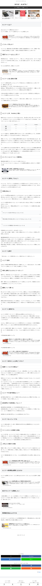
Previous (0, 15)
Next (41, 15)
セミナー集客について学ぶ (34, 582)
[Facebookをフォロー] (31, 566)
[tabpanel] (8, 15)
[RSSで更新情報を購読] (31, 568)
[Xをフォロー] (11, 566)
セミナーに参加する (21, 582)
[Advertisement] (21, 543)
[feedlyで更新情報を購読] (11, 568)
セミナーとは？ (7, 582)
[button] (39, 314)
